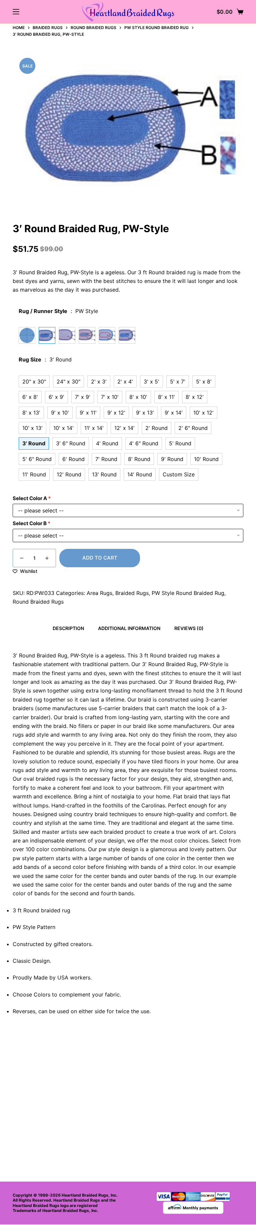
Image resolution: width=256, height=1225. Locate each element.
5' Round (180, 443)
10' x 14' (63, 428)
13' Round (104, 474)
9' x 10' (60, 412)
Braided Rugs (132, 593)
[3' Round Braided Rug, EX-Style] (87, 335)
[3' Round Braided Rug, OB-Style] (67, 335)
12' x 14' (124, 428)
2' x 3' (99, 381)
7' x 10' (110, 397)
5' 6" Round (37, 459)
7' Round (106, 459)
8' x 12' (195, 397)
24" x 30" (68, 381)
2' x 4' (125, 381)
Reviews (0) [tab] (189, 628)
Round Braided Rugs (38, 601)
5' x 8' (204, 381)
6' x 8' (30, 397)
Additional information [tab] (129, 628)
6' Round (73, 459)
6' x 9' (56, 397)
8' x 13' (31, 412)
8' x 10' (138, 397)
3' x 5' (151, 381)
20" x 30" (34, 381)
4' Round (107, 443)
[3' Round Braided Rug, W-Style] (127, 335)
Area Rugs (99, 593)
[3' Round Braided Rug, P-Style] (107, 335)
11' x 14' (94, 428)
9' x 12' (116, 412)
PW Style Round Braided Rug (188, 593)
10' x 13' (32, 428)
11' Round (34, 474)
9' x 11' (88, 412)
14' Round (139, 474)
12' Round (69, 474)
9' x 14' (174, 412)
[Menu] (16, 11)
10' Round (206, 459)
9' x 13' (145, 412)
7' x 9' (82, 397)
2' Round (156, 428)
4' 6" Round (143, 443)
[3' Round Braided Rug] (27, 335)
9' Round (172, 459)
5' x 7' (177, 381)
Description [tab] (68, 628)
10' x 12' (203, 412)
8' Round (139, 459)
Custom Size (179, 474)
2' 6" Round (193, 428)
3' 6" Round (70, 443)
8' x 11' (166, 397)
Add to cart (99, 558)
